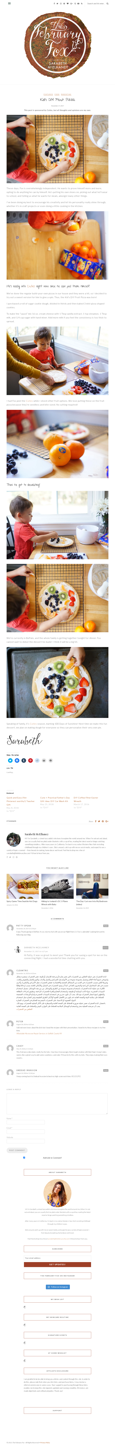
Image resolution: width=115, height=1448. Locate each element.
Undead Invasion (26, 1070)
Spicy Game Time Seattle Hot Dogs (22, 901)
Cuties (31, 286)
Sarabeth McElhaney (37, 834)
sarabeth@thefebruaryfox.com (59, 1239)
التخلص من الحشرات (24, 1009)
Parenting (66, 94)
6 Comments (11, 821)
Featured (48, 94)
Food (57, 94)
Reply (106, 926)
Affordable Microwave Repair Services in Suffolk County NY (39, 1033)
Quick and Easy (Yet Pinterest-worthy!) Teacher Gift (21, 801)
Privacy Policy (45, 1443)
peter (19, 1021)
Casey (19, 1046)
